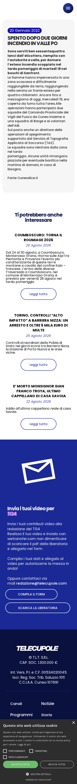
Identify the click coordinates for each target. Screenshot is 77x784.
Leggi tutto (38, 294)
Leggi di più (24, 744)
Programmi (21, 715)
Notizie (47, 703)
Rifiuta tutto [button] (57, 764)
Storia (46, 715)
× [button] (73, 722)
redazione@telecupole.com (41, 583)
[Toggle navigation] (68, 8)
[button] (38, 774)
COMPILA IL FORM (31, 594)
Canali (16, 703)
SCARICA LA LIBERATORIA (37, 608)
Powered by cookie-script (38, 780)
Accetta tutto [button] (20, 764)
